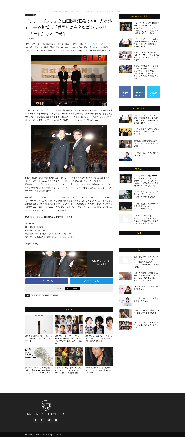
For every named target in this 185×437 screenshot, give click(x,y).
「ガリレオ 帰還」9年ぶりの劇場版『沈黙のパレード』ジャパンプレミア (147, 131)
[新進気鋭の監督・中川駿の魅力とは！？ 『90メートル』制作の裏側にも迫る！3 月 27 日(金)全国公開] (125, 55)
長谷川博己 (54, 296)
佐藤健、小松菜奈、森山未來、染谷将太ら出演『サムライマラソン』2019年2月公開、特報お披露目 (68, 370)
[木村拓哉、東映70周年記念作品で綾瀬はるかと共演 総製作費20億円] (125, 144)
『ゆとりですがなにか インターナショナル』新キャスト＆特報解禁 (146, 324)
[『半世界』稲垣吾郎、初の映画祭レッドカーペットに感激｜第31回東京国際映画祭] (99, 356)
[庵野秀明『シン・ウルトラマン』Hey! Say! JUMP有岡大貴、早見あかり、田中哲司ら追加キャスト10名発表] (69, 324)
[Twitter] (49, 420)
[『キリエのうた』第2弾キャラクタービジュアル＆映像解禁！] (125, 313)
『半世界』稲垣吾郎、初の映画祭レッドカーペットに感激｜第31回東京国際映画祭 (98, 370)
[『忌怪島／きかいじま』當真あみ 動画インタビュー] (125, 301)
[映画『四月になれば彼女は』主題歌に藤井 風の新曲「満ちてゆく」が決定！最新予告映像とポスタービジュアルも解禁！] (125, 276)
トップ (27, 11)
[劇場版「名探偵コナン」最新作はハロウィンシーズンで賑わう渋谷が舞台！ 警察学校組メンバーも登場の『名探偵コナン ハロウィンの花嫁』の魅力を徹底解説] (125, 69)
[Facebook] (35, 420)
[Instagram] (42, 420)
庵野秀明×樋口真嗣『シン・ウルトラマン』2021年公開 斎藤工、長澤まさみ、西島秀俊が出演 (99, 338)
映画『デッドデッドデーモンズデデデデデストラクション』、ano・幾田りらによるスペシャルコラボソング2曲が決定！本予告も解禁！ (147, 262)
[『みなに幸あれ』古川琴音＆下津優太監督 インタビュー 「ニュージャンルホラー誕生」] (125, 206)
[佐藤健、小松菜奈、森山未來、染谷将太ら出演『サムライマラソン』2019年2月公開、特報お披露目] (69, 356)
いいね (125, 87)
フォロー (139, 87)
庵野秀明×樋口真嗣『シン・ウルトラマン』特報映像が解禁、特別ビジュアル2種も (38, 338)
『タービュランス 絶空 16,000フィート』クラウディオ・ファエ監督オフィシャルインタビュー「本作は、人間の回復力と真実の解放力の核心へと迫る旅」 (146, 28)
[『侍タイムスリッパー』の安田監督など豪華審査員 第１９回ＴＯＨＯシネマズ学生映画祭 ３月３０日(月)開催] (125, 42)
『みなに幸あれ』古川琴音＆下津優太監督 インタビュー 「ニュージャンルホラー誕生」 (146, 206)
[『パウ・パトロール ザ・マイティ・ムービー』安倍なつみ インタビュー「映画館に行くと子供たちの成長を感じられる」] (125, 218)
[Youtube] (55, 420)
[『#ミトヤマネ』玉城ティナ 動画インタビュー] (125, 289)
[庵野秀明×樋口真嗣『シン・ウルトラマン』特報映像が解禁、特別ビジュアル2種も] (39, 324)
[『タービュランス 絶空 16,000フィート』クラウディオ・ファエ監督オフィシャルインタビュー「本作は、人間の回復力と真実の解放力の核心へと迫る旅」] (125, 26)
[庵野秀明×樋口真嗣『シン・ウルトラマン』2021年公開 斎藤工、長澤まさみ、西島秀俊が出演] (99, 324)
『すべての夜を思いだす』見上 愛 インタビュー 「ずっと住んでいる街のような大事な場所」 (146, 194)
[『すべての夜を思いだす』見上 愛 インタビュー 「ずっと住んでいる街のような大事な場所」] (125, 194)
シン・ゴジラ (91, 44)
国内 (34, 15)
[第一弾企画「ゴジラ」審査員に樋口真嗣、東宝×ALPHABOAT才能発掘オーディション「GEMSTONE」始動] (39, 356)
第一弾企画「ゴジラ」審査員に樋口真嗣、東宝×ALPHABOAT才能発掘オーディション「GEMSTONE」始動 (38, 370)
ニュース (35, 11)
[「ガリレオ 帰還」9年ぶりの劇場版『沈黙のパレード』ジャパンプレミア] (125, 132)
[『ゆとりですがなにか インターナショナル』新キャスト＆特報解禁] (125, 325)
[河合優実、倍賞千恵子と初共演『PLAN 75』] (125, 156)
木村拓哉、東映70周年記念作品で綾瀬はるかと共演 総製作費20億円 (146, 143)
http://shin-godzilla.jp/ (67, 237)
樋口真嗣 (46, 296)
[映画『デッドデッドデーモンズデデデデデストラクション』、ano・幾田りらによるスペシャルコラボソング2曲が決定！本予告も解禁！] (125, 260)
